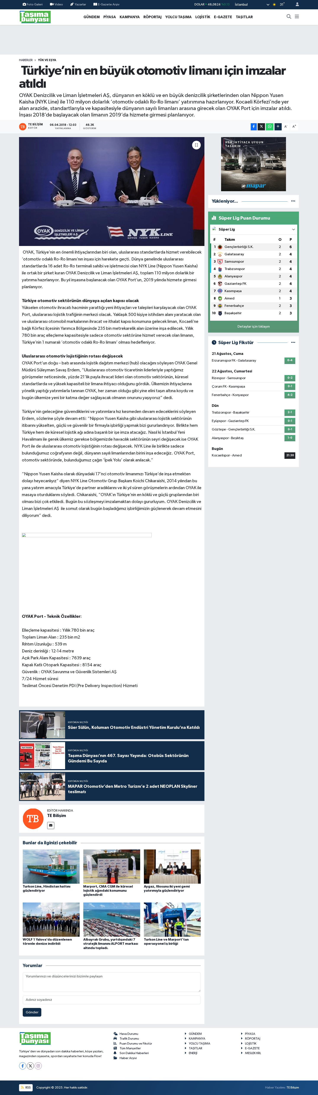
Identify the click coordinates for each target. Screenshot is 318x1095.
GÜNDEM (92, 17)
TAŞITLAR (244, 17)
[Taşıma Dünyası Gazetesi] (35, 16)
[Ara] (289, 17)
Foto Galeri (35, 4)
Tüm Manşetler (130, 1048)
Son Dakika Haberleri (134, 1053)
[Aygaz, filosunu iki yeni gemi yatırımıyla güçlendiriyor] (172, 866)
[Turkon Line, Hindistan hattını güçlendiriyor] (51, 866)
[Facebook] (22, 1065)
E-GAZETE (223, 17)
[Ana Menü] (297, 17)
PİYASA (109, 17)
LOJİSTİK (202, 17)
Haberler (26, 60)
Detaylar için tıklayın (254, 326)
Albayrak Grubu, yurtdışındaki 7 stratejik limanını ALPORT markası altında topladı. (110, 943)
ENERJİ (193, 1053)
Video (59, 4)
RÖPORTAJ (152, 17)
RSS (28, 1087)
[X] (30, 1065)
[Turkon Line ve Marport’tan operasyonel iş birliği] (172, 919)
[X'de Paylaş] (261, 126)
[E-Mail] (50, 825)
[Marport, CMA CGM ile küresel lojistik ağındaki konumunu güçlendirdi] (111, 866)
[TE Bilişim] (33, 818)
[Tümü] (293, 201)
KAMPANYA (130, 17)
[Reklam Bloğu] (253, 164)
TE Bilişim (56, 816)
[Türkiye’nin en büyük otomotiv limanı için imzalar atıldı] (111, 191)
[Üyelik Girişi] (295, 4)
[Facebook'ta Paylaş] (254, 126)
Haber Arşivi (128, 1058)
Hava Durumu (129, 1033)
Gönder (32, 1012)
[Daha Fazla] (278, 126)
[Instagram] (38, 1065)
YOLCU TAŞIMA (178, 17)
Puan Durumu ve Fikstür (136, 1043)
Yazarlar (80, 4)
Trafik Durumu (129, 1038)
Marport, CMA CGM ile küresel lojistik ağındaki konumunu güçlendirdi (108, 890)
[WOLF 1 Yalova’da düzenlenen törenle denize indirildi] (51, 919)
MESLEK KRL (253, 1053)
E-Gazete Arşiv (108, 4)
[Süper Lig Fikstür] (293, 343)
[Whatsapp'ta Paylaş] (269, 126)
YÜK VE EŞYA (47, 60)
